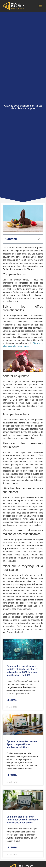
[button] (40, 6)
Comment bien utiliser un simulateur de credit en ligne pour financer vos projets (22, 819)
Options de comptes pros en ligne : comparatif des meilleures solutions (22, 744)
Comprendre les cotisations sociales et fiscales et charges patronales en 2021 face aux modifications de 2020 (22, 670)
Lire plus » (12, 700)
